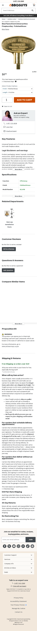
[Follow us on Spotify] (32, 546)
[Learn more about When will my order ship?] (16, 81)
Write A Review (8, 249)
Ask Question (8, 270)
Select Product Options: (10, 86)
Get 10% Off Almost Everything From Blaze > (19, 15)
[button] (18, 555)
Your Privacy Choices (18, 605)
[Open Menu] (3, 5)
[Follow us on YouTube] (14, 546)
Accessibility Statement (18, 601)
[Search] (32, 10)
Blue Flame (5, 29)
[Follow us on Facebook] (4, 546)
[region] (18, 53)
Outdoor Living (11, 19)
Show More (18, 169)
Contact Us (18, 612)
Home (3, 19)
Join (31, 540)
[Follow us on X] (9, 546)
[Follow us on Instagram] (18, 546)
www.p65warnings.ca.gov (10, 346)
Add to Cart (24, 100)
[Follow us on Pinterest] (23, 546)
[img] (18, 51)
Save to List (8, 106)
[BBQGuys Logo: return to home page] (18, 5)
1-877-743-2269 (18, 1)
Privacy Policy (18, 598)
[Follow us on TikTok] (27, 546)
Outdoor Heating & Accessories (27, 19)
